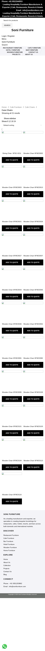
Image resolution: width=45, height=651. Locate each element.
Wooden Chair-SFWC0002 (33, 153)
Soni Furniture (8, 42)
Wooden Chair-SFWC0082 (33, 358)
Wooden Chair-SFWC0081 (12, 358)
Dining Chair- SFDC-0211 (12, 153)
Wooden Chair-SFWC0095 (12, 392)
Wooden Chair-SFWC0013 (33, 187)
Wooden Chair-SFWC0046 (12, 324)
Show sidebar (10, 118)
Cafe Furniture (16, 107)
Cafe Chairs (30, 107)
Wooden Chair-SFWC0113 (33, 460)
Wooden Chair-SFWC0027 (12, 256)
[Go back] (5, 58)
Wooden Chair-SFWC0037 (33, 256)
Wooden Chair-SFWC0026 (33, 221)
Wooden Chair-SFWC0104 (12, 460)
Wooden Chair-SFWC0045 (33, 290)
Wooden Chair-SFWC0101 (12, 426)
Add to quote (12, 160)
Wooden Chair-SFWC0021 (12, 221)
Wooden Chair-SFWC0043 (12, 290)
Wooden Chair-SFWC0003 (12, 187)
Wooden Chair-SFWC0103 (33, 426)
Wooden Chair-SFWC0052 (33, 324)
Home (4, 107)
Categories (6, 70)
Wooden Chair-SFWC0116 (12, 495)
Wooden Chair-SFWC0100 (33, 392)
